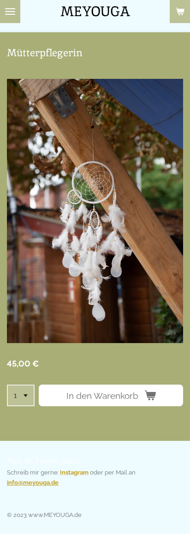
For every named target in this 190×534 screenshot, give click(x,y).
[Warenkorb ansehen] (180, 11)
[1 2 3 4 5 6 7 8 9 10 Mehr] (21, 395)
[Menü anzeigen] (10, 11)
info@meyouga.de (33, 482)
